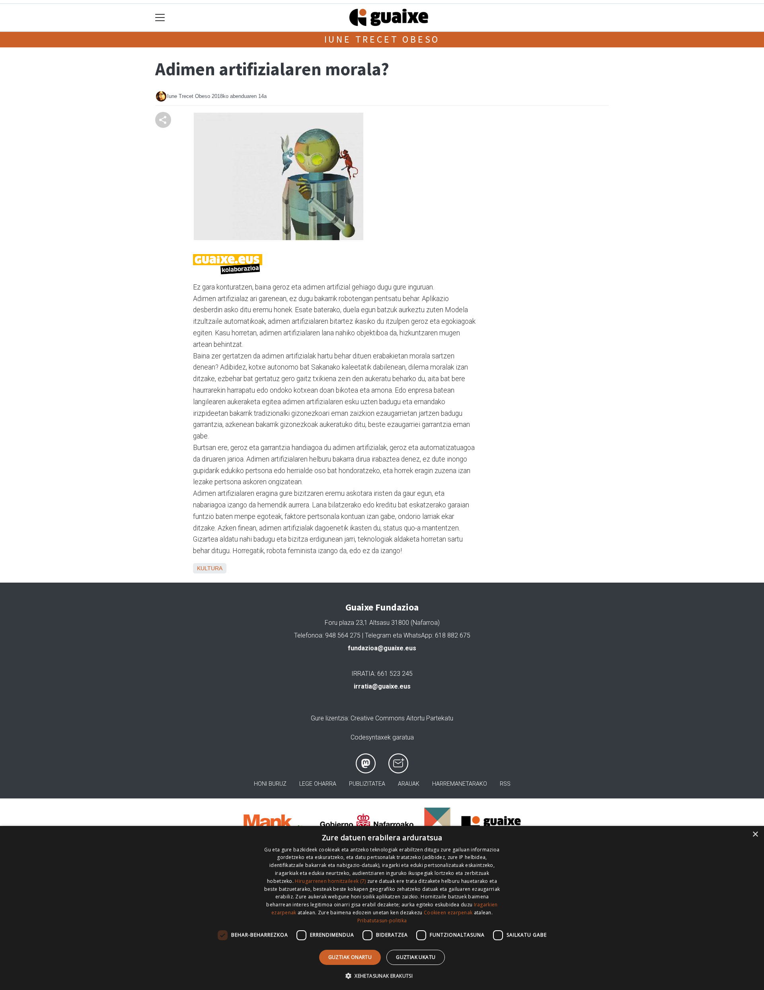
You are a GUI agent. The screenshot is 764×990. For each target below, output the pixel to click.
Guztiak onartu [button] (350, 957)
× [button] (755, 834)
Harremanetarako (459, 784)
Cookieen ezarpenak (448, 912)
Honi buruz (270, 784)
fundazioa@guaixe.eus (382, 648)
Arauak (408, 784)
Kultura (209, 568)
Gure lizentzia (329, 718)
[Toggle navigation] (160, 18)
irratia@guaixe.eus (382, 686)
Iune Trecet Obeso (382, 39)
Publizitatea (367, 784)
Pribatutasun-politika (382, 920)
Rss (505, 784)
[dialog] (382, 908)
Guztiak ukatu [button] (415, 957)
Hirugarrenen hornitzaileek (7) (330, 881)
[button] (382, 975)
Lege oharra (317, 784)
